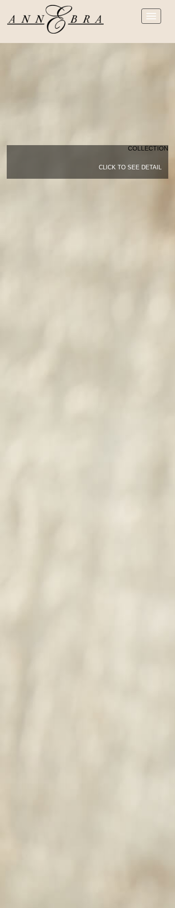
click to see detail (130, 167)
